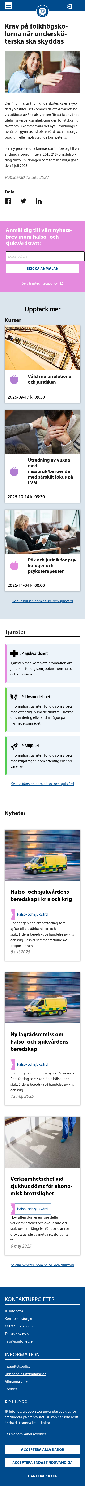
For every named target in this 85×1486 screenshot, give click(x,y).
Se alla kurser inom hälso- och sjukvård (42, 601)
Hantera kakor (42, 1476)
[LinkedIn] (40, 201)
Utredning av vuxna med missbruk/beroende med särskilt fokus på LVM (50, 471)
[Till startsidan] (42, 11)
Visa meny (8, 5)
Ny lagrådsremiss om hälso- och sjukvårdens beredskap (39, 1041)
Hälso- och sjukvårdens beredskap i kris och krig (41, 895)
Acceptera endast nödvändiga (42, 1463)
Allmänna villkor (18, 1382)
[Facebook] (10, 201)
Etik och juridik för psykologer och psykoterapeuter (52, 565)
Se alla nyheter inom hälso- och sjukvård (42, 1265)
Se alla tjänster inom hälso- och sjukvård (42, 784)
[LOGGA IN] (69, 6)
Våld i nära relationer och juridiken (50, 379)
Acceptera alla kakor (42, 1450)
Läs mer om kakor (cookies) (26, 1434)
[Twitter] (25, 201)
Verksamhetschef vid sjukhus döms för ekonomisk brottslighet (41, 1186)
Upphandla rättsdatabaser (25, 1374)
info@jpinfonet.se (19, 1341)
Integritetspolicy (17, 1366)
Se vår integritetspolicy (40, 283)
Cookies (11, 1389)
